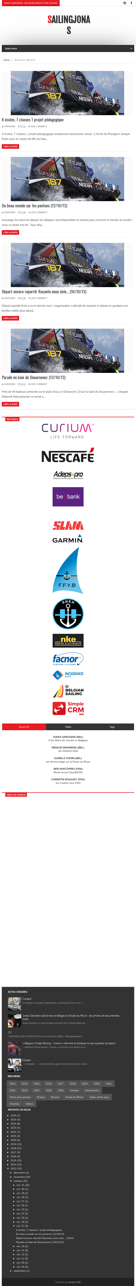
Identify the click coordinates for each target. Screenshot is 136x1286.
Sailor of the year (99, 1097)
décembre (20, 1172)
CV (10, 1032)
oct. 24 (21, 1209)
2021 (109, 1083)
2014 (24, 1083)
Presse (41, 1097)
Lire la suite (10, 146)
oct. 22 (21, 1213)
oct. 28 (21, 1197)
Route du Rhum (74, 1097)
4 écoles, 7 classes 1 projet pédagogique (33, 119)
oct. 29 (21, 1193)
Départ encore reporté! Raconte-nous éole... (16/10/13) (44, 291)
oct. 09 (21, 1262)
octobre (18, 1181)
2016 (49, 1083)
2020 (97, 1083)
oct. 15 (21, 1246)
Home (7, 60)
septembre (20, 1270)
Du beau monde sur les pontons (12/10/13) (34, 205)
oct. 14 (21, 1250)
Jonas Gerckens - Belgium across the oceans (31, 3)
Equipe (26, 1060)
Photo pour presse (20, 1097)
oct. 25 (21, 1205)
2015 (36, 1083)
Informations (92, 1090)
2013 (12, 1083)
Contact (26, 998)
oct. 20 (21, 1217)
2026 (61, 1090)
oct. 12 (21, 1254)
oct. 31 (21, 1185)
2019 (85, 1083)
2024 (36, 1090)
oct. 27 (21, 1201)
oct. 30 (21, 1189)
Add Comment (39, 126)
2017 (61, 1083)
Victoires (14, 1103)
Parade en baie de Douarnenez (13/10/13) (33, 377)
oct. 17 (21, 1225)
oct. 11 (21, 1258)
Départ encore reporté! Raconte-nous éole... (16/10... (46, 1238)
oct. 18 (21, 1221)
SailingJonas (69, 25)
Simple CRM (74, 1282)
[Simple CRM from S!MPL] (68, 714)
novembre (20, 1176)
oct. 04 (21, 1266)
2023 (24, 1090)
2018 (73, 1083)
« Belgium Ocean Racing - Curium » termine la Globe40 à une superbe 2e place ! (69, 1043)
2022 (12, 1090)
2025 (49, 1090)
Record (55, 1097)
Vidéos (29, 1103)
